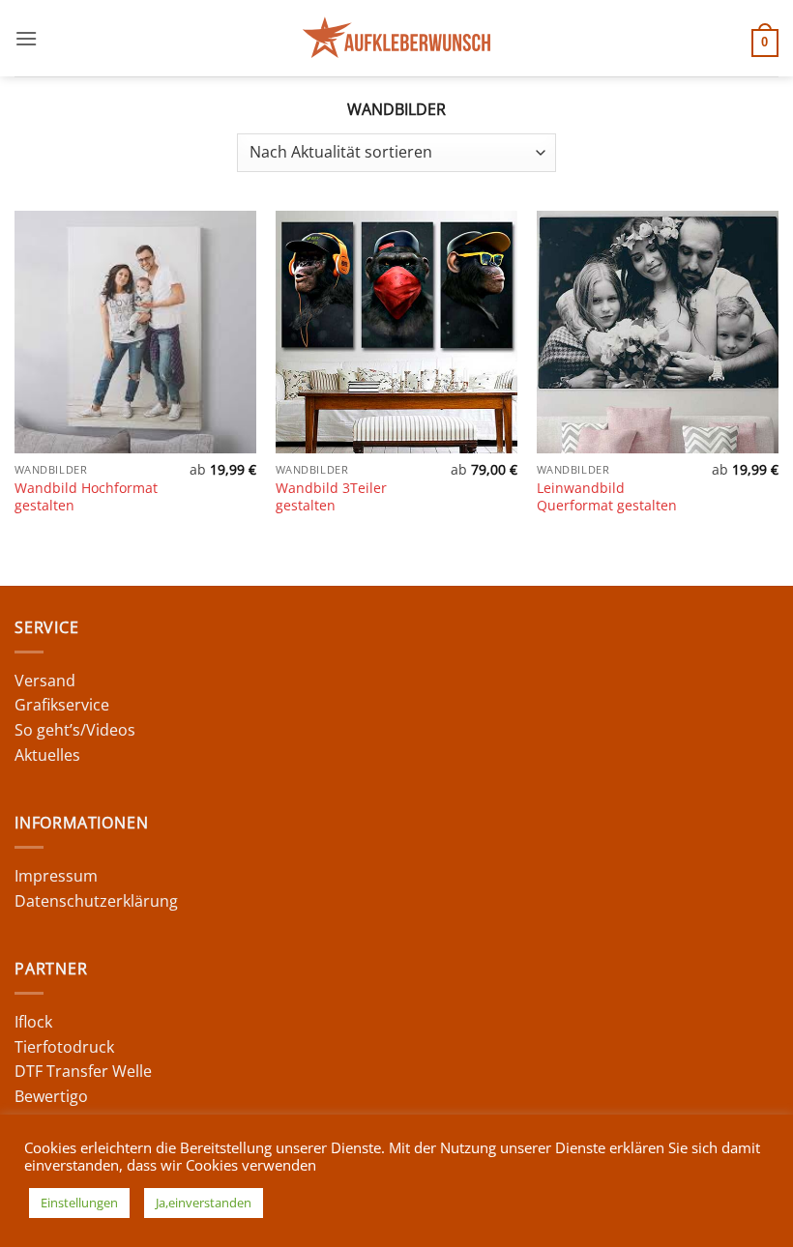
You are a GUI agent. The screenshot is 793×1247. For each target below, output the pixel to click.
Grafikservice (62, 704)
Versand (45, 680)
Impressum (56, 875)
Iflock (33, 1021)
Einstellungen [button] (79, 1202)
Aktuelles (47, 755)
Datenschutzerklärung (96, 901)
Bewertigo (51, 1096)
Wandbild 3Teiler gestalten (331, 497)
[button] (26, 38)
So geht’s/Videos (75, 729)
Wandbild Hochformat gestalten (86, 497)
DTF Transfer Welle (83, 1071)
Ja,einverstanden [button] (203, 1202)
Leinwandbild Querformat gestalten (607, 497)
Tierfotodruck (64, 1047)
